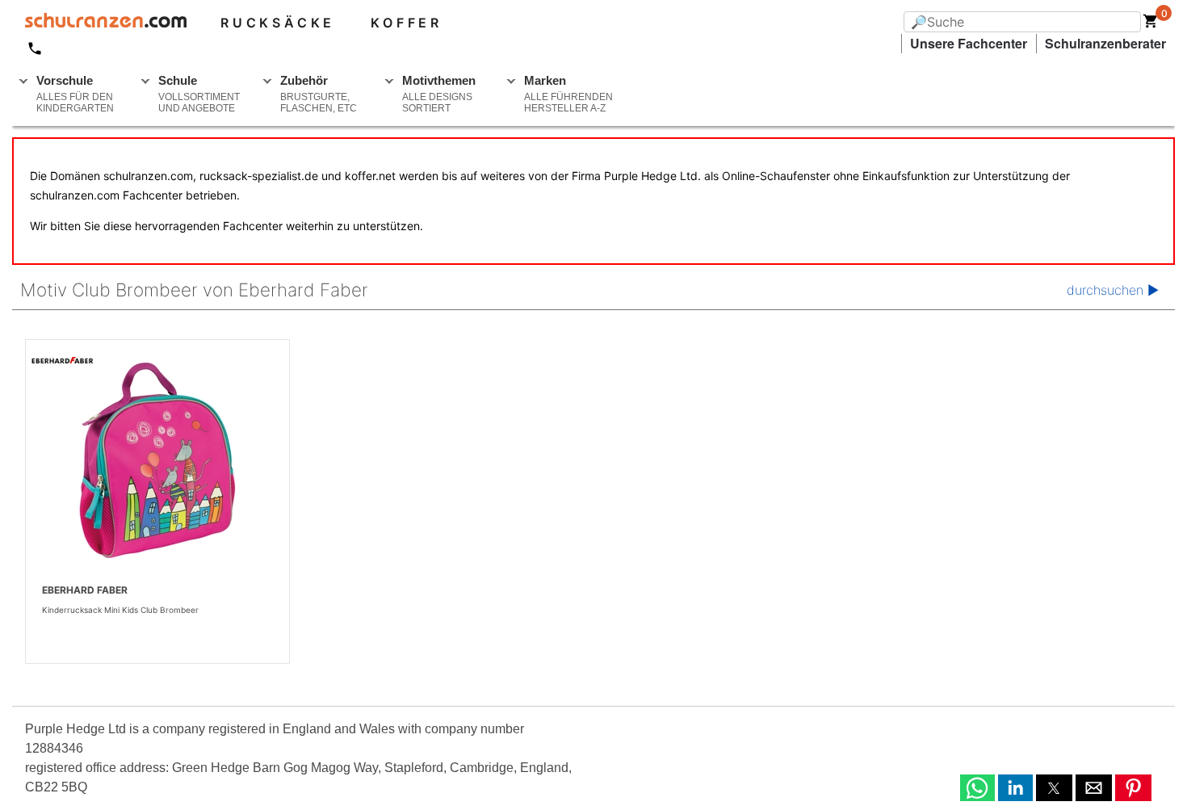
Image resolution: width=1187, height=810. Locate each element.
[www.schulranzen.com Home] (99, 22)
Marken (568, 93)
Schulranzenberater (1105, 43)
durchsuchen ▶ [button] (1113, 290)
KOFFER (407, 23)
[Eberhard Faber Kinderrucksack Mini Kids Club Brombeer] (157, 460)
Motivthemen (439, 93)
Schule (199, 93)
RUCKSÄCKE (277, 23)
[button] (977, 787)
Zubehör (318, 93)
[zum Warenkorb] (1151, 24)
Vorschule (75, 93)
